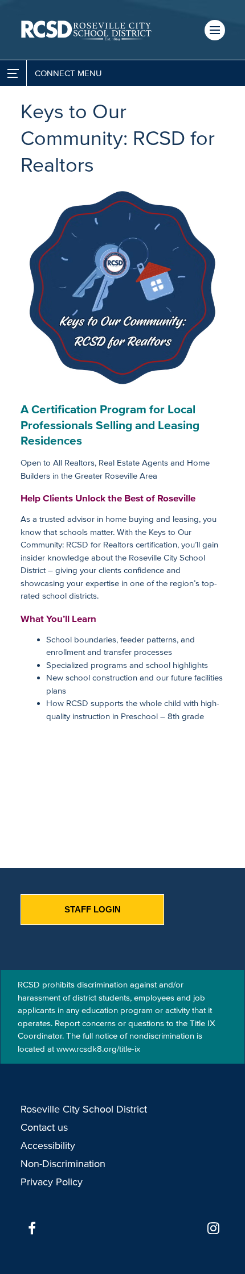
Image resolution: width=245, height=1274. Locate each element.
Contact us (44, 1127)
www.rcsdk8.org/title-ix (98, 1048)
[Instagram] (213, 1228)
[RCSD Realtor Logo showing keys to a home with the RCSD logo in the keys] (122, 287)
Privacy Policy (52, 1182)
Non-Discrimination (63, 1163)
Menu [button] (214, 30)
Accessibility (48, 1145)
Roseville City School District (84, 1109)
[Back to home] (86, 30)
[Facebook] (32, 1228)
